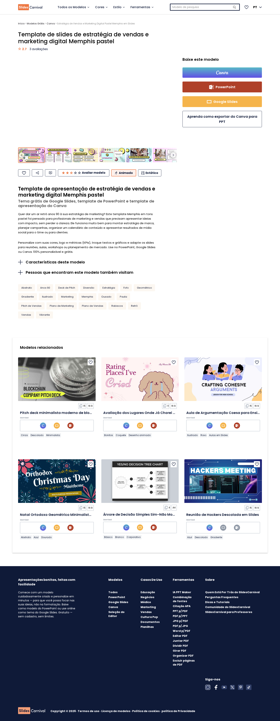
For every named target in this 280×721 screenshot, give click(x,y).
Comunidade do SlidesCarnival (227, 607)
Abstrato (26, 288)
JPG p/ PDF (180, 621)
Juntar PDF (181, 641)
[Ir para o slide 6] (166, 155)
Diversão (88, 288)
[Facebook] (216, 687)
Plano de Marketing (62, 306)
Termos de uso (89, 711)
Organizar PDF (183, 656)
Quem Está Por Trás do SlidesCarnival (232, 592)
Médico (146, 602)
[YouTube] (224, 687)
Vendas (26, 315)
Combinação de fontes (182, 599)
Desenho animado (140, 435)
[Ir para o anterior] (21, 155)
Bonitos (108, 435)
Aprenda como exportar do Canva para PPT (222, 119)
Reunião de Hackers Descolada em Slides (222, 514)
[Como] (24, 172)
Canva (51, 23)
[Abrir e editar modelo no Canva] (222, 72)
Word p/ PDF (181, 631)
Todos (113, 592)
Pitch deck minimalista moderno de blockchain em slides (70, 412)
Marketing (67, 296)
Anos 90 (45, 288)
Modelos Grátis (35, 23)
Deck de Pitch (66, 288)
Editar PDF (180, 636)
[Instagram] (207, 687)
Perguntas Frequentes (221, 597)
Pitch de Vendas (31, 306)
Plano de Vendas (92, 306)
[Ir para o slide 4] (112, 155)
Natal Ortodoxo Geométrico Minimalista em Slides (64, 514)
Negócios (147, 597)
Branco (119, 537)
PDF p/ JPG (180, 626)
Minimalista (53, 435)
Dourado (46, 537)
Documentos (150, 622)
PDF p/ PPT (180, 616)
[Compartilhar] (37, 172)
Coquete (121, 435)
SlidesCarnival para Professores (228, 612)
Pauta (123, 296)
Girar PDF (179, 651)
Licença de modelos (116, 711)
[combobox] (205, 7)
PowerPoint (116, 597)
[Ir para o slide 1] (31, 155)
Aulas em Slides (218, 435)
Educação (148, 592)
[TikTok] (248, 687)
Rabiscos (117, 306)
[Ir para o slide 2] (58, 155)
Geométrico (144, 288)
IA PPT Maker (182, 592)
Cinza (24, 435)
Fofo (126, 288)
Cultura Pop (149, 617)
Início (21, 23)
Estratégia (108, 288)
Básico (108, 537)
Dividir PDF (180, 646)
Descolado (37, 435)
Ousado (106, 296)
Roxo (203, 435)
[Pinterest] (240, 687)
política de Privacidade (178, 711)
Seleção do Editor (116, 614)
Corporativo (134, 537)
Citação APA (181, 606)
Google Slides (118, 602)
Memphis (87, 296)
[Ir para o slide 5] (139, 155)
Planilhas (147, 627)
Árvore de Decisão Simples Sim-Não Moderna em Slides (152, 514)
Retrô (134, 306)
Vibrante (44, 315)
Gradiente (27, 296)
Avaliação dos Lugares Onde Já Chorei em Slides (146, 412)
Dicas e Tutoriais (217, 602)
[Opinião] (50, 172)
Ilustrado (47, 296)
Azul (36, 537)
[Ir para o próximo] (173, 155)
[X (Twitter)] (232, 687)
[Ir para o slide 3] (85, 155)
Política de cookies (146, 711)
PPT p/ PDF (180, 611)
